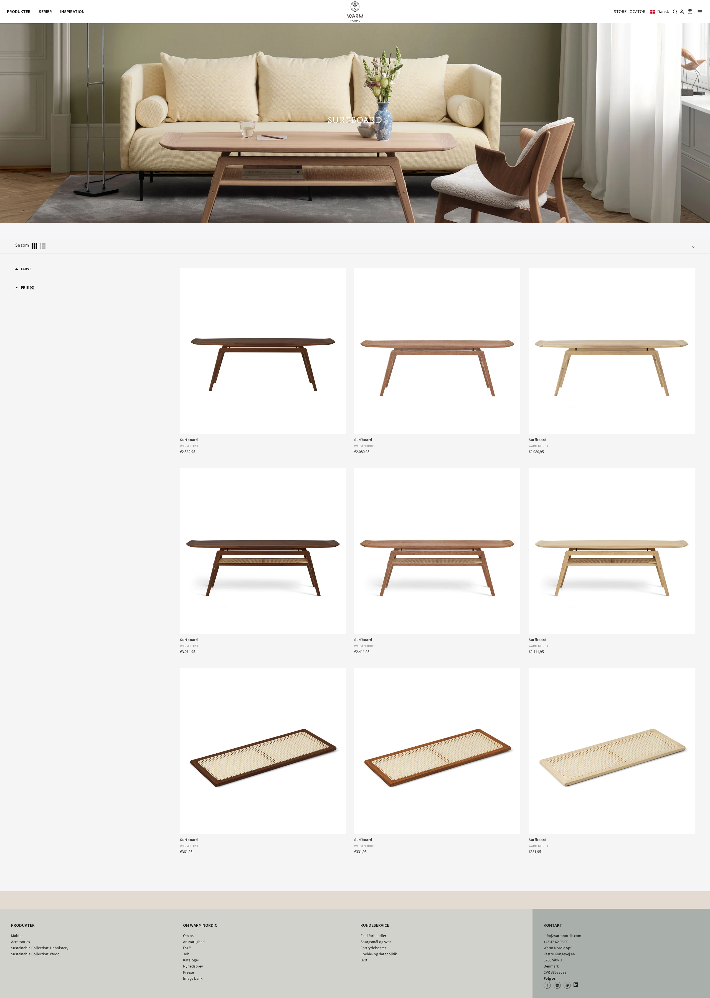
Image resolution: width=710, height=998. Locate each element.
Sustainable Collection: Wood (35, 954)
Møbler (17, 936)
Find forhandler (373, 936)
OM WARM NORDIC (200, 925)
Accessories (20, 942)
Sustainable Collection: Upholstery (40, 948)
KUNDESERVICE (375, 925)
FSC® (187, 948)
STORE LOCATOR (629, 12)
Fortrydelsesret (373, 948)
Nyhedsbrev (193, 966)
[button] (661, 11)
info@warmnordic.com (562, 936)
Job (186, 954)
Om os (188, 936)
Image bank (192, 978)
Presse (188, 972)
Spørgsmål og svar (376, 942)
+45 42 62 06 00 (556, 942)
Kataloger (191, 960)
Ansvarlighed (194, 942)
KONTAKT (553, 925)
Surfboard (189, 439)
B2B (364, 960)
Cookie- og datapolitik (379, 954)
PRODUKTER (23, 925)
